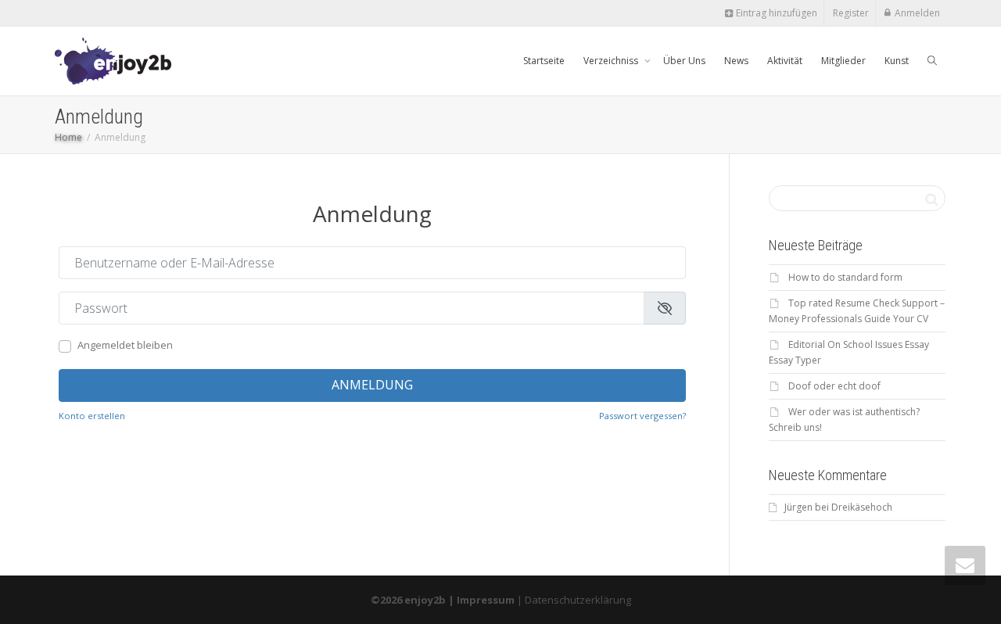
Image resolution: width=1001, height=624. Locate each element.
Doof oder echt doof (834, 386)
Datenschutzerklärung (578, 600)
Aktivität (784, 60)
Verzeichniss (611, 60)
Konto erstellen (92, 415)
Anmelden (917, 13)
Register (851, 13)
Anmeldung (372, 384)
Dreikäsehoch (861, 507)
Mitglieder (843, 60)
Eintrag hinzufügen (775, 13)
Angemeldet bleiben (125, 345)
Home (68, 137)
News (736, 60)
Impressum (486, 600)
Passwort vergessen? (642, 415)
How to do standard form (845, 277)
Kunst (896, 60)
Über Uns (684, 60)
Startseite (544, 60)
